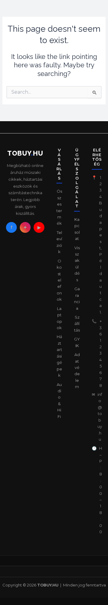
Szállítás (77, 323)
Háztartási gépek (59, 356)
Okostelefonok (59, 280)
